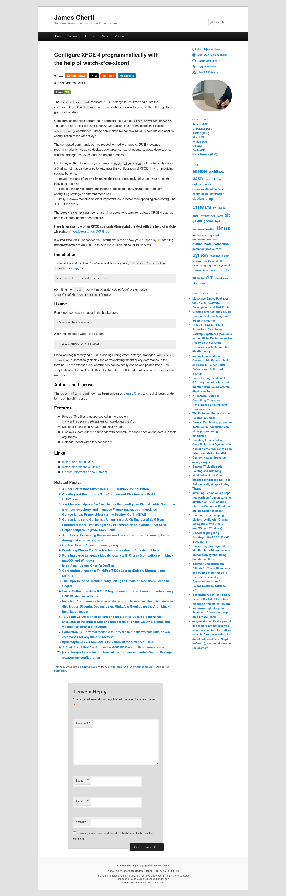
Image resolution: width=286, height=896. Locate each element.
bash (197, 178)
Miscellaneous (201, 154)
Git (194, 146)
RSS (204, 124)
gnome (209, 221)
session (197, 261)
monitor (121, 667)
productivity (213, 249)
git (227, 215)
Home (58, 36)
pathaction (221, 244)
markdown (199, 235)
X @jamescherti (206, 66)
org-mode (214, 235)
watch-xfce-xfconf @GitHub (81, 466)
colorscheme (201, 184)
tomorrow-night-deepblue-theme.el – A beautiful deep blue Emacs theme (210, 612)
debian (198, 198)
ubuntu (223, 270)
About (105, 36)
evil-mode (219, 208)
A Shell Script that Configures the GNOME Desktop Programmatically (113, 647)
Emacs (196, 124)
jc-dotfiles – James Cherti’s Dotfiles (88, 565)
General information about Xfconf (84, 471)
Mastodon (137, 871)
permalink (60, 670)
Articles (73, 36)
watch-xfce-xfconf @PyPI (79, 461)
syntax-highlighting (205, 265)
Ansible (196, 133)
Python (196, 141)
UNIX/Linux (88, 667)
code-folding (213, 179)
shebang (209, 261)
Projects (90, 36)
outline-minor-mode (205, 239)
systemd (224, 265)
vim (209, 276)
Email (82, 801)
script (225, 256)
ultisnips (198, 278)
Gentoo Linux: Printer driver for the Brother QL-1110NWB (104, 514)
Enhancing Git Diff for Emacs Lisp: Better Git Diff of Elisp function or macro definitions (211, 599)
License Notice (143, 882)
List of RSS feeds (207, 72)
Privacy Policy (125, 865)
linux (112, 667)
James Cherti (74, 17)
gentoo (217, 215)
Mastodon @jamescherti (212, 55)
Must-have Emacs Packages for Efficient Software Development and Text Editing (211, 302)
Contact (120, 36)
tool (213, 270)
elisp (209, 198)
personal (198, 249)
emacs (201, 206)
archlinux (216, 171)
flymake (205, 215)
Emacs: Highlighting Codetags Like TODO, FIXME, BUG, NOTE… (211, 537)
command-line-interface (207, 189)
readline (215, 256)
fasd (195, 215)
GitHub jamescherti (208, 49)
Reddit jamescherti (208, 61)
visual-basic (221, 277)
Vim (194, 137)
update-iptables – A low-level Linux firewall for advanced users (108, 642)
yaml (202, 283)
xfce (129, 667)
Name (82, 780)
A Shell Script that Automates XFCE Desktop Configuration (105, 489)
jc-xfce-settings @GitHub (90, 231)
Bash (195, 150)
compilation (200, 193)
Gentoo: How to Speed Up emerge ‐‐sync (92, 545)
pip (76, 268)
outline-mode (202, 244)
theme (196, 270)
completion (217, 193)
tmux (206, 270)
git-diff (197, 221)
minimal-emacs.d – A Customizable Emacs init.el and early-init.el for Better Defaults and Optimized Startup (210, 365)
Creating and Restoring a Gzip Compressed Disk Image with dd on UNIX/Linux (212, 316)
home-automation (203, 229)
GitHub (175, 871)
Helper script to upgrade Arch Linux (88, 529)
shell (218, 261)
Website (81, 822)
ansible (199, 171)
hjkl (217, 221)
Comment (83, 723)
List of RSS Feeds (155, 871)
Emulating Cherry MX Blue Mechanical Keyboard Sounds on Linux (110, 550)
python (200, 255)
